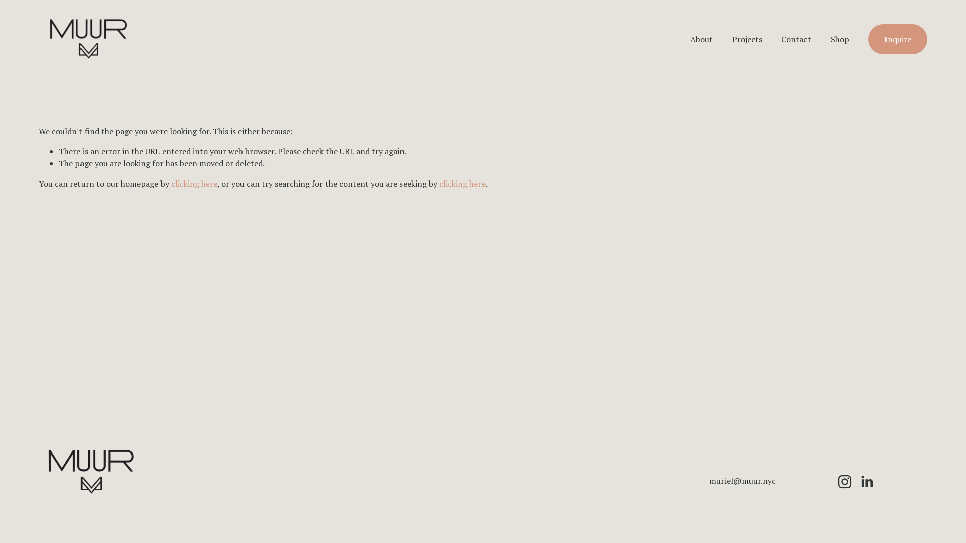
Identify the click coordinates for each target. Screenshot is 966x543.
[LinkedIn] (867, 482)
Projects (747, 39)
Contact (796, 39)
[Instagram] (845, 482)
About (701, 39)
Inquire (897, 39)
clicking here (194, 183)
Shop (840, 39)
